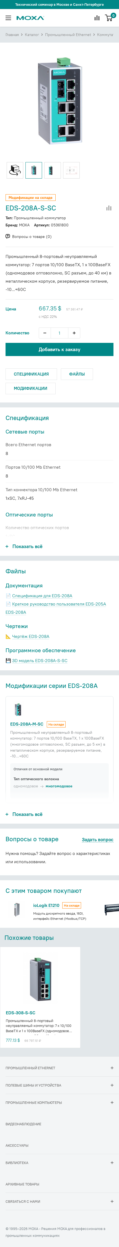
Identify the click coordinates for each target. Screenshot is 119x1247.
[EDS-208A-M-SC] (18, 709)
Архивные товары (22, 1184)
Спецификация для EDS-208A (42, 595)
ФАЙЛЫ (77, 374)
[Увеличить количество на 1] (74, 333)
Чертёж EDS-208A (30, 636)
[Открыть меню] (8, 18)
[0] (108, 18)
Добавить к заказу (59, 349)
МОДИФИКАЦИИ (30, 388)
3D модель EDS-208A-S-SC (40, 660)
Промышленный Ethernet (68, 34)
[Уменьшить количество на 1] (45, 333)
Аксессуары (17, 1145)
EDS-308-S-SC (20, 1012)
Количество (17, 332)
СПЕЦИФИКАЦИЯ (31, 374)
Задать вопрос (97, 839)
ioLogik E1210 (46, 905)
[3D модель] (15, 170)
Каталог (32, 34)
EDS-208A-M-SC (26, 724)
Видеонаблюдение (23, 1124)
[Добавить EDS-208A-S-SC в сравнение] (109, 208)
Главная (12, 34)
